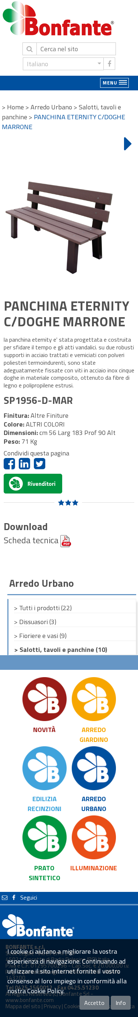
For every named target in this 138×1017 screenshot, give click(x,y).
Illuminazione (93, 868)
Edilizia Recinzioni (44, 804)
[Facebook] (9, 463)
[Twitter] (39, 463)
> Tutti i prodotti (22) (43, 608)
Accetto (94, 1002)
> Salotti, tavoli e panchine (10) (60, 649)
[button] (63, 63)
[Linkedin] (24, 463)
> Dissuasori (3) (35, 622)
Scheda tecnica (32, 540)
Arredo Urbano (93, 804)
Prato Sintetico (44, 873)
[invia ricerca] (29, 48)
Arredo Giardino (93, 734)
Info (121, 1002)
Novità (44, 730)
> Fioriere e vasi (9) (40, 636)
